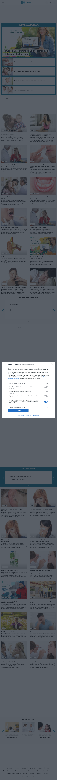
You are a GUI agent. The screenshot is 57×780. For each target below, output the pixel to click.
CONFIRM (18, 410)
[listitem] (28, 383)
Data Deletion (21, 415)
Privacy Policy (36, 415)
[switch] (46, 387)
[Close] (52, 364)
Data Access (28, 415)
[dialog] (28, 390)
